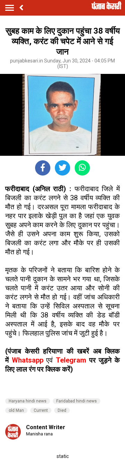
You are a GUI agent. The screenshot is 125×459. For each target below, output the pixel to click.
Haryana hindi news (28, 401)
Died (62, 410)
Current (41, 410)
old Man (16, 410)
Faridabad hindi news (76, 401)
